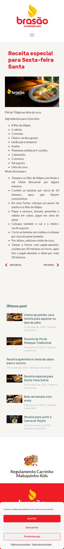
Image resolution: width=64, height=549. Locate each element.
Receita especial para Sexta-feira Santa (38, 378)
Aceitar (32, 518)
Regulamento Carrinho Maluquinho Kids (32, 473)
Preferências (32, 536)
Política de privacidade (20, 544)
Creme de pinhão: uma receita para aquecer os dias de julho (40, 318)
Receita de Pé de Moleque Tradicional (38, 341)
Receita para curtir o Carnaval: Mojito (38, 419)
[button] (32, 35)
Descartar (32, 527)
